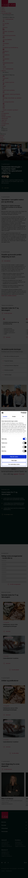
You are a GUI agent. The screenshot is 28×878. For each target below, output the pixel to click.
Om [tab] (23, 416)
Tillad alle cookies (14, 456)
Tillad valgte (14, 460)
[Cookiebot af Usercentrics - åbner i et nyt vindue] (21, 413)
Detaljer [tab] (14, 416)
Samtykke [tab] (5, 416)
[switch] (25, 443)
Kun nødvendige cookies (14, 464)
